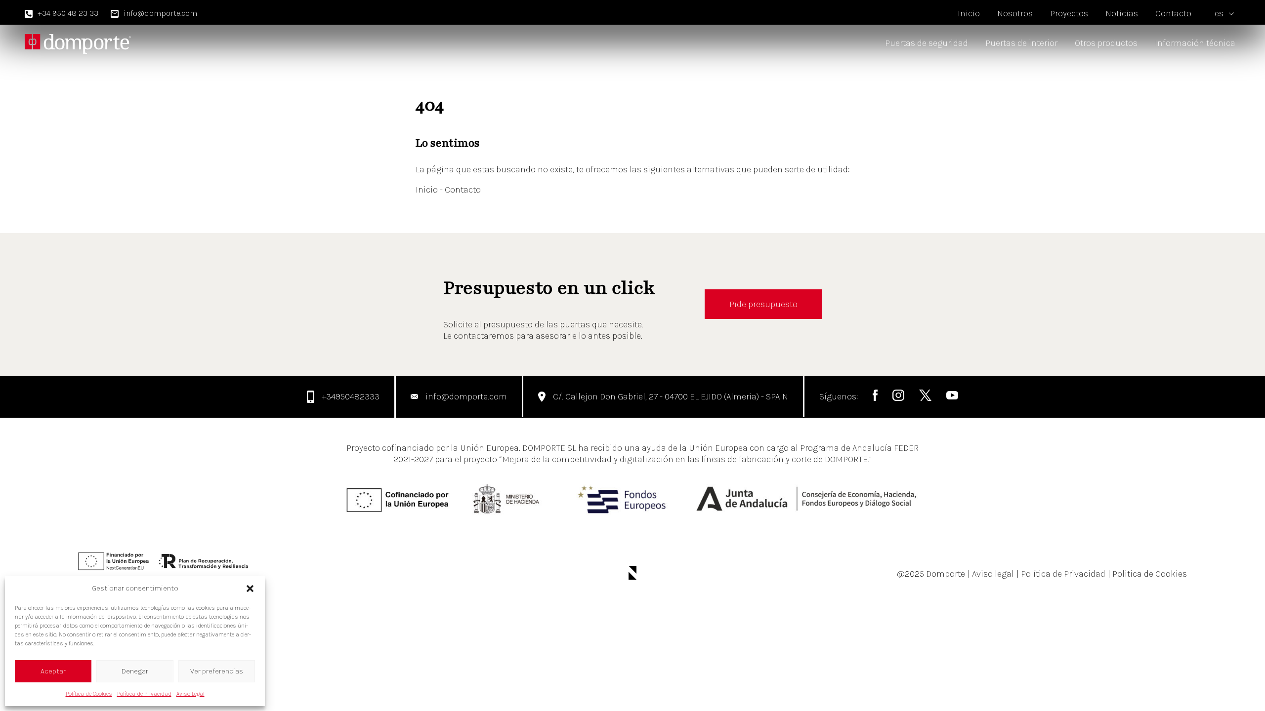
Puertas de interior (1021, 43)
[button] (250, 588)
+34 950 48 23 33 (68, 13)
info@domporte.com (160, 13)
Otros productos (1106, 43)
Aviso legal (991, 573)
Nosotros (1015, 13)
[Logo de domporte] (78, 43)
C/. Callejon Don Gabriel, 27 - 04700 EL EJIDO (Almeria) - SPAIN (670, 396)
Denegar (135, 671)
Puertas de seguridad (926, 43)
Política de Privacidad (144, 693)
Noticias (1121, 13)
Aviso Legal (190, 693)
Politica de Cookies (1147, 573)
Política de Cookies (89, 693)
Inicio (969, 13)
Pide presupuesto (763, 304)
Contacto (1173, 13)
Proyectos (1069, 13)
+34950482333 (351, 396)
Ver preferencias (216, 671)
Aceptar (53, 671)
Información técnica (1195, 43)
